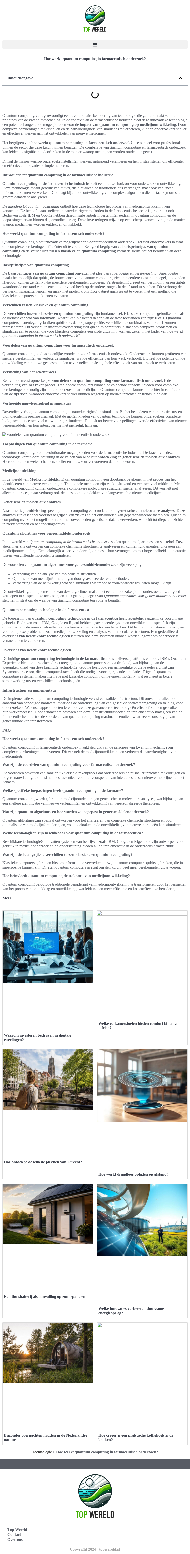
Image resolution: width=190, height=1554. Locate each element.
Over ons (15, 1539)
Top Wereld (17, 1529)
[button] (95, 44)
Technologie (42, 1452)
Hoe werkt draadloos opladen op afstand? (133, 1174)
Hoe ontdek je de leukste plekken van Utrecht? (43, 1162)
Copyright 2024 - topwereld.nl (95, 1549)
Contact (14, 1534)
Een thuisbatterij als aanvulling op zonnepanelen (44, 1296)
